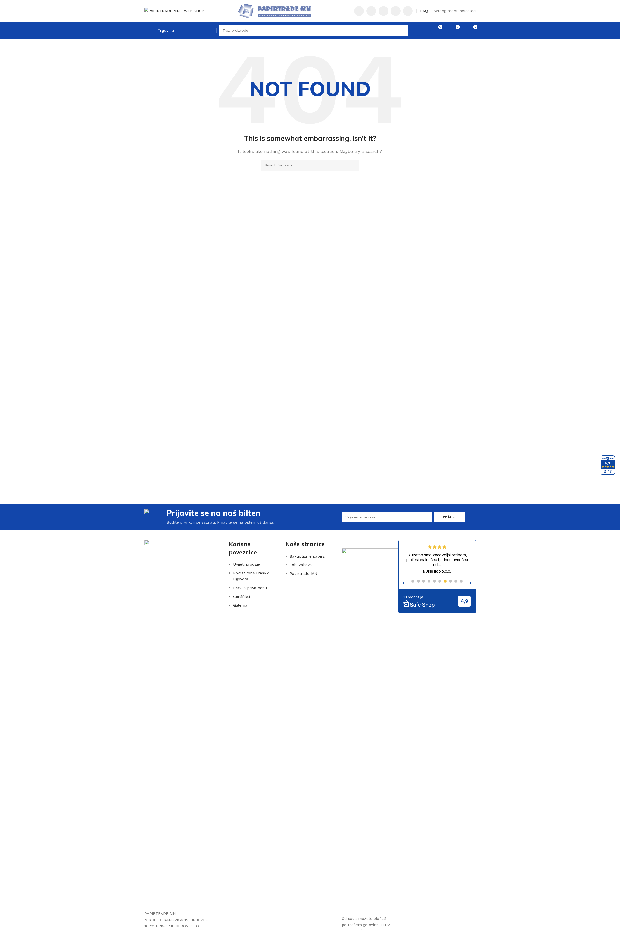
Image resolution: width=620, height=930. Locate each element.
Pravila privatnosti (250, 588)
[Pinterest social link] (383, 11)
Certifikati (242, 596)
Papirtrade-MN (303, 573)
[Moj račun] (418, 30)
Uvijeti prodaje (246, 564)
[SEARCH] (402, 30)
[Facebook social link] (359, 11)
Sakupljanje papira (307, 556)
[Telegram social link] (408, 11)
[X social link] (371, 11)
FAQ (424, 11)
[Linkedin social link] (396, 11)
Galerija (240, 605)
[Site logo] (174, 10)
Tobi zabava (301, 564)
